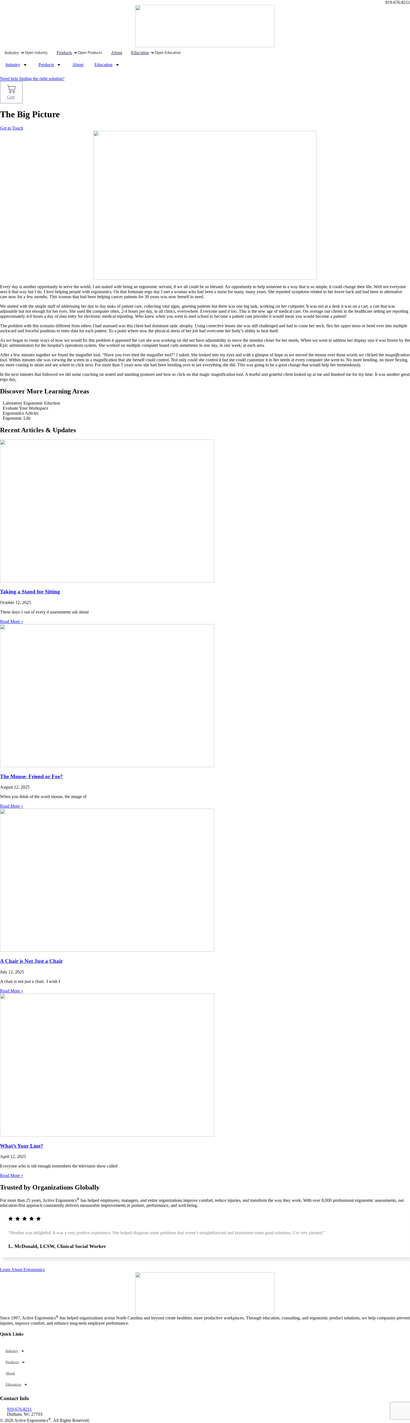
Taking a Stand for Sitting (30, 591)
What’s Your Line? (21, 1146)
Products (46, 64)
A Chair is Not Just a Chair (31, 961)
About (77, 64)
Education (103, 64)
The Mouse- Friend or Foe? (31, 776)
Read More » (11, 621)
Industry (13, 64)
